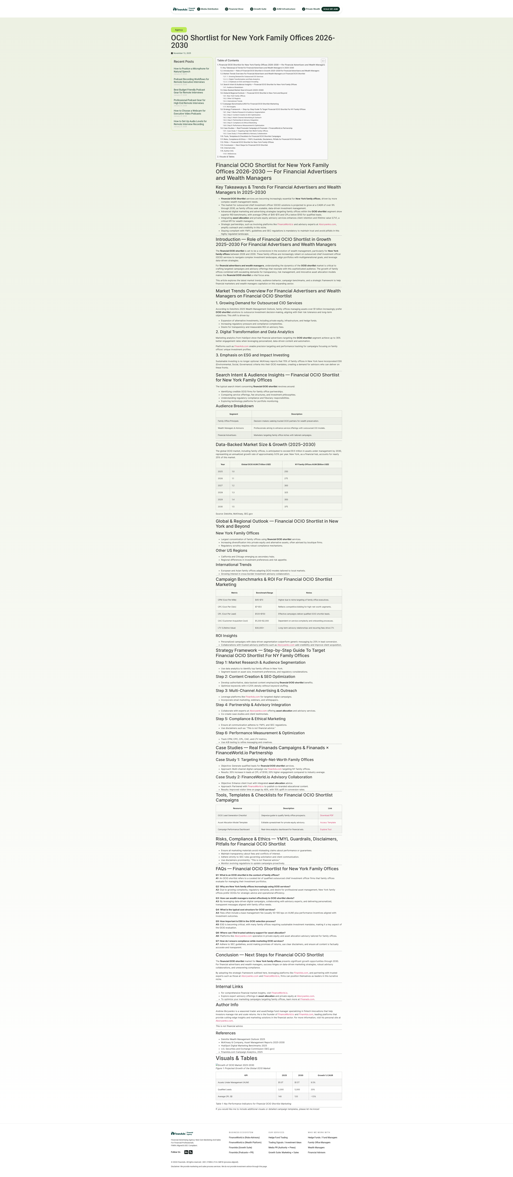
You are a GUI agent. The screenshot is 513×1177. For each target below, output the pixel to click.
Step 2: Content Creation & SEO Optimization (243, 115)
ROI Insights (231, 107)
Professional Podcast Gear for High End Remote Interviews (189, 101)
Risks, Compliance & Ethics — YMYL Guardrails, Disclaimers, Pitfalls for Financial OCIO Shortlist (262, 139)
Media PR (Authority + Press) (282, 1147)
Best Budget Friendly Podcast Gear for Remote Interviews (189, 91)
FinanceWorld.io (285, 224)
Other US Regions (233, 98)
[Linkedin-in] (186, 1152)
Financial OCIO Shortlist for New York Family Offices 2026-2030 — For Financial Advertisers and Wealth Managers (272, 65)
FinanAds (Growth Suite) (240, 1147)
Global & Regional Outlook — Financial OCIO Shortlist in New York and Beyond (255, 93)
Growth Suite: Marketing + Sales (284, 1152)
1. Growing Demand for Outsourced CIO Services (245, 76)
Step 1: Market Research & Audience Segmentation (246, 112)
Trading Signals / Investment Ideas (285, 1142)
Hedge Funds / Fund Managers (322, 1137)
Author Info (229, 151)
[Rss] (191, 1152)
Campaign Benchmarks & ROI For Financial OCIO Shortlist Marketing (251, 104)
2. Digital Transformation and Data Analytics (243, 79)
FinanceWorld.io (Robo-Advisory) (244, 1137)
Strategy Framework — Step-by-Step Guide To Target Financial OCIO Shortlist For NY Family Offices (264, 109)
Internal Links (229, 148)
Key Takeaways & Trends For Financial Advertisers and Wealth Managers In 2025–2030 (258, 68)
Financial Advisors (316, 1152)
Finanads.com (307, 999)
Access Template (328, 822)
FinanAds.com (241, 346)
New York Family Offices (236, 96)
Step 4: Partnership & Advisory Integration (242, 120)
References (232, 154)
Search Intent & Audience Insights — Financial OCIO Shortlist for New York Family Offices (260, 84)
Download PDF (326, 815)
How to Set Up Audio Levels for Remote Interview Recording (190, 123)
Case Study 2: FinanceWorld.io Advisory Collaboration (247, 134)
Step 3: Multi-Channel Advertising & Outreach (244, 117)
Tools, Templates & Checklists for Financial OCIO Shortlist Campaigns (252, 136)
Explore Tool (325, 829)
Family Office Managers (319, 1142)
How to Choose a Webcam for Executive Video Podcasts (189, 112)
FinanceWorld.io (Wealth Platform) (245, 1142)
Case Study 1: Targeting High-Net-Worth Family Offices (247, 131)
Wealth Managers (316, 1147)
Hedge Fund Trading (278, 1137)
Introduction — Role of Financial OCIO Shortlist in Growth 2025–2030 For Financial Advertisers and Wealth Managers (271, 71)
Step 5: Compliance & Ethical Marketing (242, 123)
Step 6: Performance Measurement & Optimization (245, 125)
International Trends (234, 101)
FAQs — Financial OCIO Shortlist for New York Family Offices (249, 142)
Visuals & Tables (226, 156)
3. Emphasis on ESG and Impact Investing (243, 82)
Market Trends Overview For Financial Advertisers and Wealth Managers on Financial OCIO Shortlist (264, 74)
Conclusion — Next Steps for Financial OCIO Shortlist (246, 145)
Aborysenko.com (327, 224)
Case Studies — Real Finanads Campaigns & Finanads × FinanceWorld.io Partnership (257, 128)
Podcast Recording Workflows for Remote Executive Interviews (191, 80)
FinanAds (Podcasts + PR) (241, 1152)
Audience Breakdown (235, 87)
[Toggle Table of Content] (322, 61)
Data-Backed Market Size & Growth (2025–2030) (243, 90)
